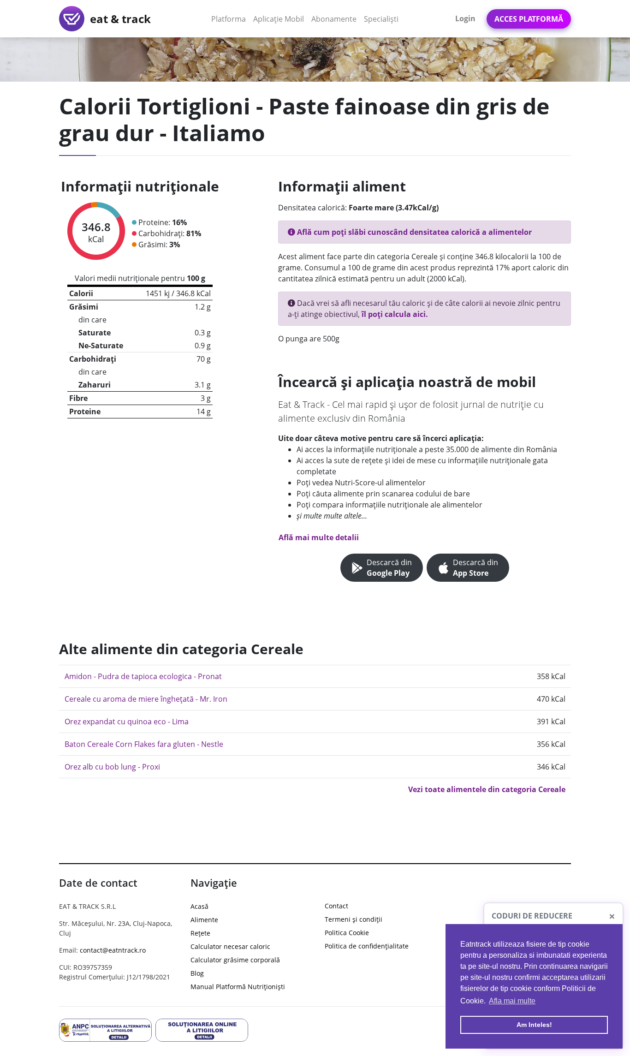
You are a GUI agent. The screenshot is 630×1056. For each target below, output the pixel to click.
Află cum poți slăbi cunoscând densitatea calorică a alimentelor (413, 232)
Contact (336, 905)
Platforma (230, 18)
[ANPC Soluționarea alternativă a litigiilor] (105, 1030)
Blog (197, 973)
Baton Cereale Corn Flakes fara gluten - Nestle (144, 744)
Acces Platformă (528, 19)
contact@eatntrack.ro (113, 950)
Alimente (204, 919)
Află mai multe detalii (319, 537)
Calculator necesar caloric (230, 946)
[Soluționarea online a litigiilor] (201, 1030)
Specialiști (381, 19)
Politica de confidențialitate (367, 946)
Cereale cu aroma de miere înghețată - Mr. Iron (146, 699)
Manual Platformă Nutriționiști (237, 986)
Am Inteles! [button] (534, 1024)
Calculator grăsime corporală (235, 959)
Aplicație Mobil (280, 18)
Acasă (199, 906)
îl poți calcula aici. (395, 314)
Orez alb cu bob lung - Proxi (112, 767)
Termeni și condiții (353, 919)
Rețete (200, 933)
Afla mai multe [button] (512, 1001)
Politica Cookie (347, 932)
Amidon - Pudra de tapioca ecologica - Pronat (143, 676)
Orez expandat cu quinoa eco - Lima (127, 721)
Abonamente (334, 19)
